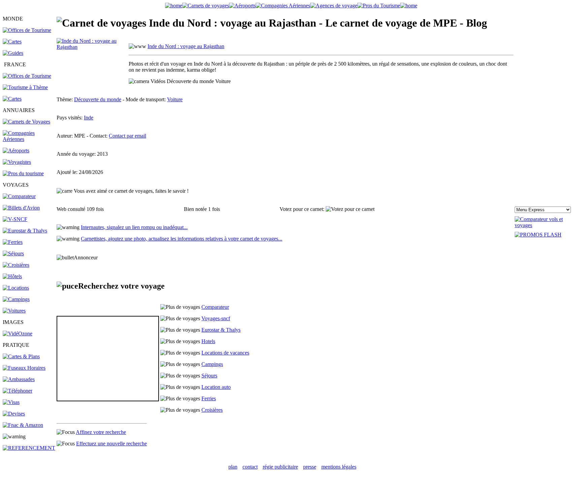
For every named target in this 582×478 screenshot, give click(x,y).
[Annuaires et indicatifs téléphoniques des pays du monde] (17, 391)
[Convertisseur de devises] (14, 413)
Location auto (216, 387)
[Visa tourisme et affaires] (11, 402)
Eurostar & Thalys (220, 330)
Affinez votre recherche (101, 432)
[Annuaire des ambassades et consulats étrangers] (19, 379)
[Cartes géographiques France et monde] (21, 356)
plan (232, 467)
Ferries (208, 398)
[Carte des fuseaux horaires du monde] (24, 368)
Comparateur (215, 307)
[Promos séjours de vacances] (13, 253)
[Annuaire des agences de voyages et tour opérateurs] (17, 162)
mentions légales (338, 467)
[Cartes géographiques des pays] (12, 41)
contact (250, 467)
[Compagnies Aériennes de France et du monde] (283, 5)
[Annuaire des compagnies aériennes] (29, 139)
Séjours (209, 375)
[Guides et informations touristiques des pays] (13, 53)
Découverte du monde (97, 99)
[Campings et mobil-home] (16, 299)
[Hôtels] (12, 276)
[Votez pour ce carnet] (350, 209)
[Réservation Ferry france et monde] (13, 242)
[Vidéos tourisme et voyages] (17, 333)
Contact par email (127, 136)
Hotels (208, 341)
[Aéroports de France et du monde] (242, 5)
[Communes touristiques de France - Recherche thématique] (25, 87)
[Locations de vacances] (16, 288)
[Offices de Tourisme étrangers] (27, 30)
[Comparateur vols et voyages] (19, 196)
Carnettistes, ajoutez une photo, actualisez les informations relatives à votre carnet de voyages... (181, 239)
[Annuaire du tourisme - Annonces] (378, 5)
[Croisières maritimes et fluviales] (16, 265)
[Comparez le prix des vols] (547, 225)
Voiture (175, 99)
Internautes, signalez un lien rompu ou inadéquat (134, 227)
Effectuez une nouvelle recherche (111, 443)
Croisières (212, 410)
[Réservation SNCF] (15, 219)
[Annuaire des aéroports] (16, 150)
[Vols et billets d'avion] (21, 208)
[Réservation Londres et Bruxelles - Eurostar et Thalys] (25, 230)
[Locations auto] (14, 311)
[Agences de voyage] (333, 5)
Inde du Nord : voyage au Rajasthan (186, 46)
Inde (88, 117)
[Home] (173, 5)
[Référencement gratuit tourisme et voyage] (29, 448)
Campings (212, 364)
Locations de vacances (225, 353)
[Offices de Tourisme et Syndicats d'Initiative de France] (27, 76)
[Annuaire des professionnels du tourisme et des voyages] (23, 173)
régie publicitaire (280, 467)
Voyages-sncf (215, 318)
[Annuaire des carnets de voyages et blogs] (26, 121)
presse (309, 467)
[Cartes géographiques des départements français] (12, 99)
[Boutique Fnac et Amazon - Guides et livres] (23, 425)
